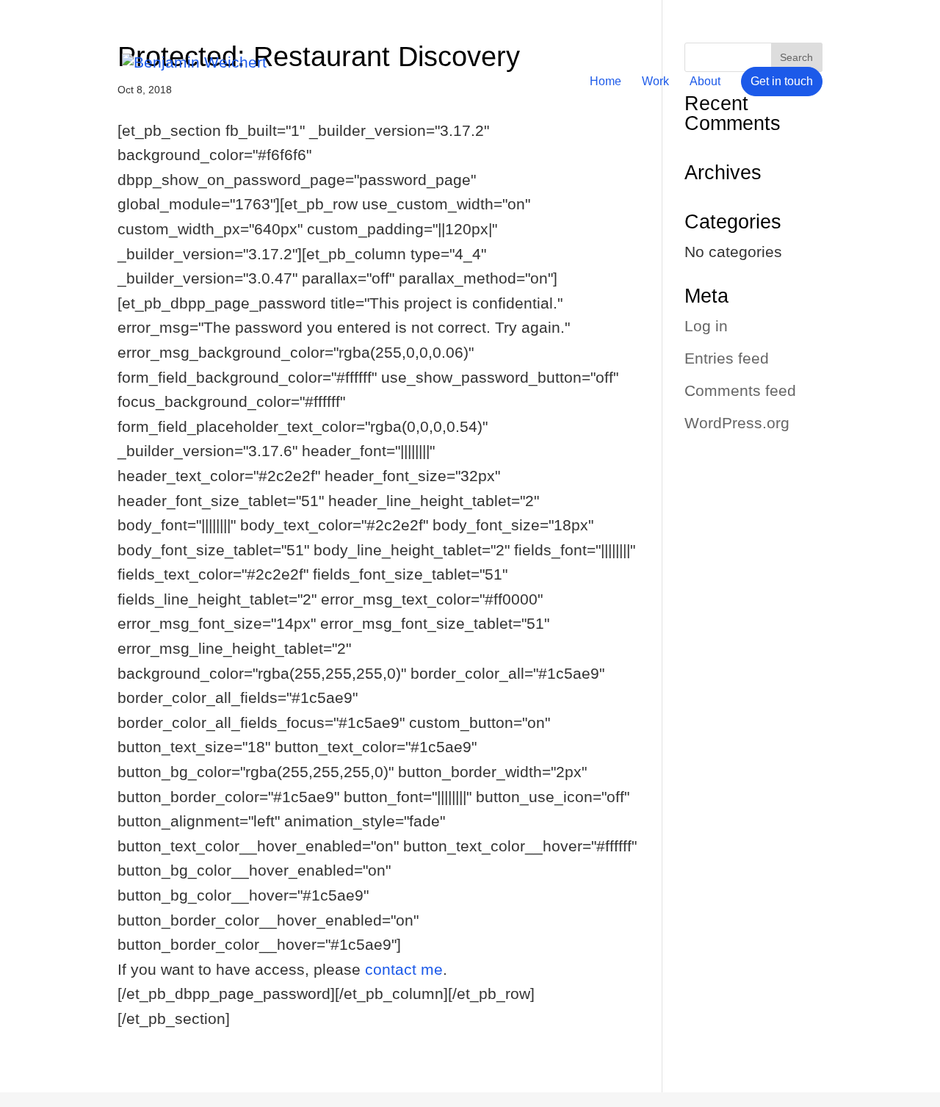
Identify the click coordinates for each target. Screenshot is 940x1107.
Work (655, 81)
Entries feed (726, 358)
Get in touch (782, 81)
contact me (404, 969)
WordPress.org (736, 422)
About (705, 81)
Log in (706, 325)
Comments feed (740, 390)
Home (605, 81)
